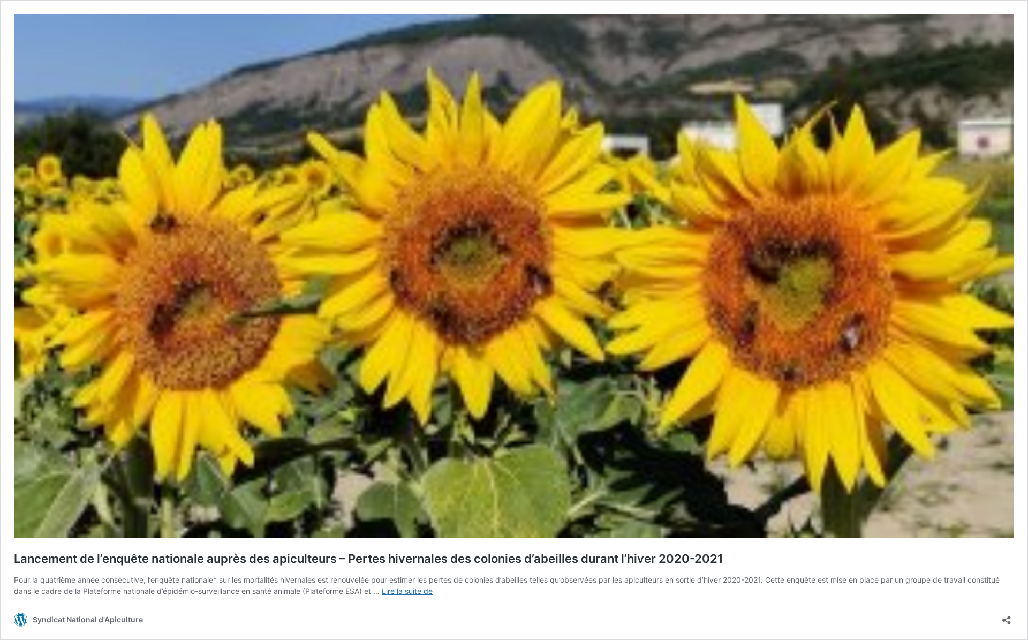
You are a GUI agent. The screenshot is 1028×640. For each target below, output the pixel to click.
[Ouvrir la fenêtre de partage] (1006, 616)
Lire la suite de (407, 591)
